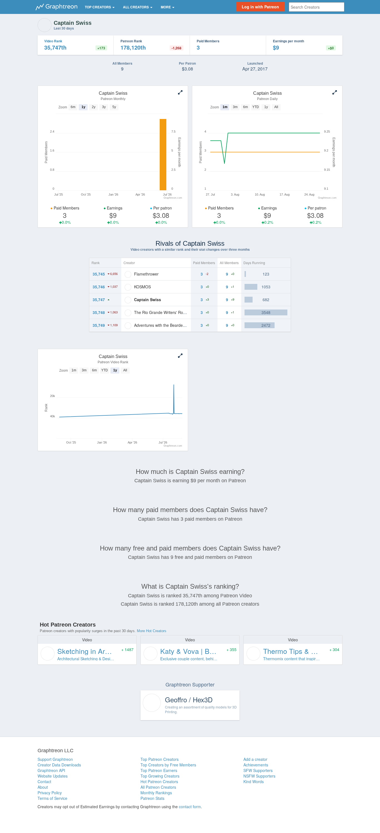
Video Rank (53, 40)
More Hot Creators (151, 631)
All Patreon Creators (158, 787)
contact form (190, 806)
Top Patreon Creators (159, 759)
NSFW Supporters (259, 776)
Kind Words (253, 781)
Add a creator (255, 759)
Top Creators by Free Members (168, 765)
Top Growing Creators (159, 776)
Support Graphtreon (55, 759)
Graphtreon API (51, 770)
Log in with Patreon (260, 6)
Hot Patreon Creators (159, 781)
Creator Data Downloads (59, 765)
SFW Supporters (258, 770)
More (166, 6)
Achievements (255, 765)
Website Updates (53, 776)
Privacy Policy (50, 792)
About (43, 787)
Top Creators (98, 6)
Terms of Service (52, 798)
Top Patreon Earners (158, 770)
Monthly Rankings (156, 792)
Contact (44, 781)
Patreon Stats (152, 798)
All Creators (136, 6)
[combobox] (316, 7)
